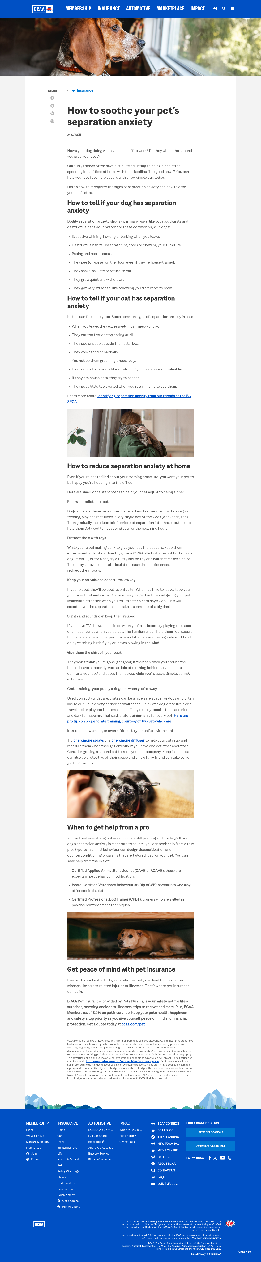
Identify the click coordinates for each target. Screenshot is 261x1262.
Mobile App (33, 1148)
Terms (194, 1254)
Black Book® (96, 1142)
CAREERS (163, 1157)
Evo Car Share (97, 1136)
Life (60, 1153)
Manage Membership (38, 1142)
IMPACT (197, 9)
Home (61, 1130)
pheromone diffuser (127, 740)
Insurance (84, 90)
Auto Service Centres (210, 1146)
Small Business (67, 1148)
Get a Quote (70, 1201)
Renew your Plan (72, 1207)
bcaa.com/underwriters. (209, 1238)
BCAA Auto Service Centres (100, 1130)
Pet (59, 1165)
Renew (35, 1159)
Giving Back (127, 1142)
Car (59, 1136)
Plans (29, 1130)
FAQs (161, 1177)
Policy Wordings (68, 1171)
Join (34, 1153)
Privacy (202, 1254)
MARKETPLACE (170, 9)
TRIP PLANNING (168, 1137)
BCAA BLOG (165, 1130)
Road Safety (127, 1136)
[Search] (224, 9)
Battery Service (98, 1153)
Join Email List (168, 1184)
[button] (241, 1252)
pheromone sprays (88, 740)
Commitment (66, 1195)
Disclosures (65, 1189)
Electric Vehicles (99, 1159)
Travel (61, 1142)
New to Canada (168, 1144)
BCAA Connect (168, 1123)
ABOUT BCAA (166, 1164)
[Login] (215, 9)
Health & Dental (68, 1159)
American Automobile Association (189, 1246)
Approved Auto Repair (100, 1148)
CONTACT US (166, 1170)
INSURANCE (109, 9)
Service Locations (211, 1132)
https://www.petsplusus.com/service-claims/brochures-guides (122, 1061)
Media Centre (167, 1150)
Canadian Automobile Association (139, 1246)
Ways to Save (35, 1136)
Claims (61, 1177)
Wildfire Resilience (130, 1130)
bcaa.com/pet (133, 1024)
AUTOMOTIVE (138, 9)
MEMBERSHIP (78, 9)
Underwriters (66, 1183)
